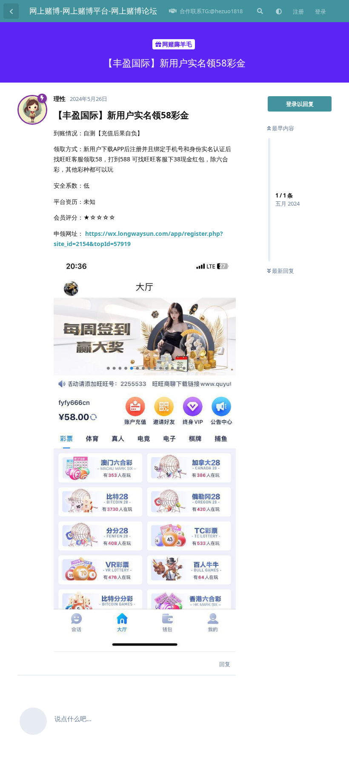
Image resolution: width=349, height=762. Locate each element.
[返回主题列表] (11, 11)
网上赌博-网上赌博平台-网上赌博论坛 (93, 11)
